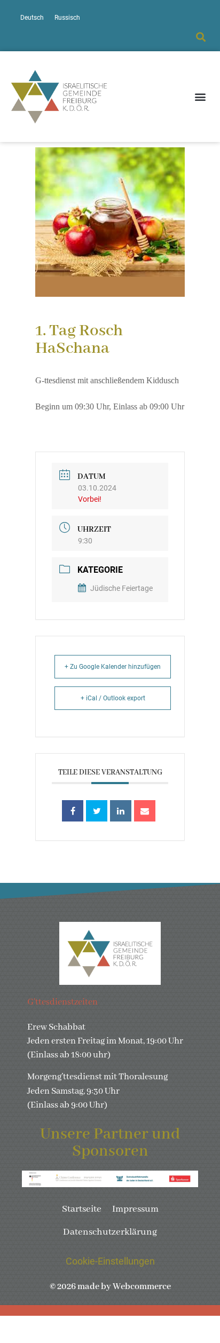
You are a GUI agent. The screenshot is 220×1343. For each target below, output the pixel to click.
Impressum (135, 1209)
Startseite (81, 1209)
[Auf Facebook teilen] (72, 810)
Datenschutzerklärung (110, 1232)
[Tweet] (96, 810)
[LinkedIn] (120, 810)
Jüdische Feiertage (121, 588)
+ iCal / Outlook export (113, 698)
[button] (200, 37)
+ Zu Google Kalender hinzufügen (113, 666)
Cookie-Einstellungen (110, 1261)
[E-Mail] (144, 810)
